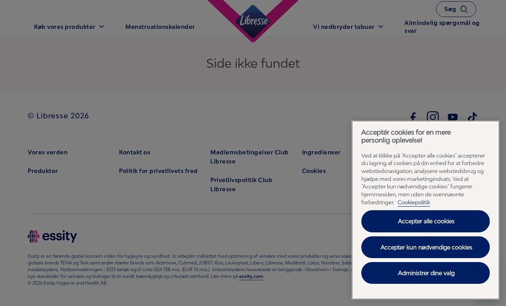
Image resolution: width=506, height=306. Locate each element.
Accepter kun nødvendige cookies (426, 247)
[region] (425, 210)
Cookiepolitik (414, 202)
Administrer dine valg (426, 273)
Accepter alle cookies (426, 221)
